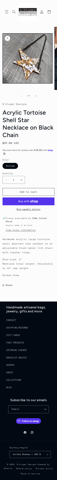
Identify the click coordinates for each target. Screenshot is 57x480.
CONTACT (11, 320)
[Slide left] (21, 95)
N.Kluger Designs (27, 464)
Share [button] (9, 285)
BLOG (9, 387)
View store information (21, 230)
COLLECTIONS (13, 380)
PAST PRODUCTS (15, 342)
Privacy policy (44, 469)
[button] (6, 11)
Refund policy (24, 469)
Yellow (10, 166)
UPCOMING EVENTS (16, 350)
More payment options (29, 209)
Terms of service (30, 474)
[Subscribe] (45, 409)
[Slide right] (35, 95)
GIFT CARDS (13, 335)
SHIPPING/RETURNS (17, 327)
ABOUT (9, 372)
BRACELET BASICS (16, 357)
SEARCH (10, 365)
